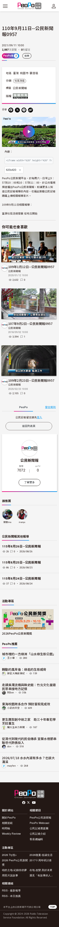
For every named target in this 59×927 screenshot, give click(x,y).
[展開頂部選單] (53, 6)
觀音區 (34, 73)
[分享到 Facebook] (10, 110)
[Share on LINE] (23, 110)
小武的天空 (13, 708)
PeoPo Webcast (39, 823)
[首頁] (29, 6)
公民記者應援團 (39, 828)
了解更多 (29, 482)
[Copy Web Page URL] (30, 110)
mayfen (11, 765)
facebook (24, 802)
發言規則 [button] (50, 407)
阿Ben (10, 692)
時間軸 (6, 828)
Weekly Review (11, 833)
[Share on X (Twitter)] (17, 110)
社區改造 (20, 80)
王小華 (11, 658)
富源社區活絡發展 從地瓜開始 (19, 213)
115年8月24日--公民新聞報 (21, 578)
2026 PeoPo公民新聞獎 (15, 862)
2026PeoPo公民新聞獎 (17, 633)
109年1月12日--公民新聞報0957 (31, 266)
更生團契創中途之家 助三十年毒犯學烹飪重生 (29, 721)
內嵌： (9, 151)
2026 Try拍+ (9, 855)
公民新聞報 (20, 88)
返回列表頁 (29, 426)
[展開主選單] (5, 6)
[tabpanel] (29, 417)
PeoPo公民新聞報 (40, 817)
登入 (39, 417)
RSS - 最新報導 (11, 890)
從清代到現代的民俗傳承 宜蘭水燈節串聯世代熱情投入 (29, 740)
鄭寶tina (7, 522)
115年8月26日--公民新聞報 (21, 546)
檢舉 (27, 56)
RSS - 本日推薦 (11, 896)
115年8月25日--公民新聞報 (21, 562)
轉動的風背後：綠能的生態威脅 (24, 669)
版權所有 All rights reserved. (21, 96)
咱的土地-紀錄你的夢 (14, 870)
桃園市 (24, 73)
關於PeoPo (9, 817)
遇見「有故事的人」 (42, 875)
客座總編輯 (36, 839)
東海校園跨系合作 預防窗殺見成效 (26, 704)
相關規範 (7, 823)
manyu (22, 522)
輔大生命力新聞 (16, 727)
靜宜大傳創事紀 (16, 673)
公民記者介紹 (38, 833)
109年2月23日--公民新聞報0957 (31, 380)
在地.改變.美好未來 (41, 870)
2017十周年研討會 (41, 860)
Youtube (34, 802)
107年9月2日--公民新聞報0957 (30, 323)
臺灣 (16, 73)
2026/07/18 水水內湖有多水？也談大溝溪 (28, 760)
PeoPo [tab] (23, 407)
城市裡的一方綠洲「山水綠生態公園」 (29, 654)
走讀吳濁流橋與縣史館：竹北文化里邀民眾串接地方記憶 (29, 687)
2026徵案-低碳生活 (41, 855)
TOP (52, 906)
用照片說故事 (10, 875)
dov (9, 746)
